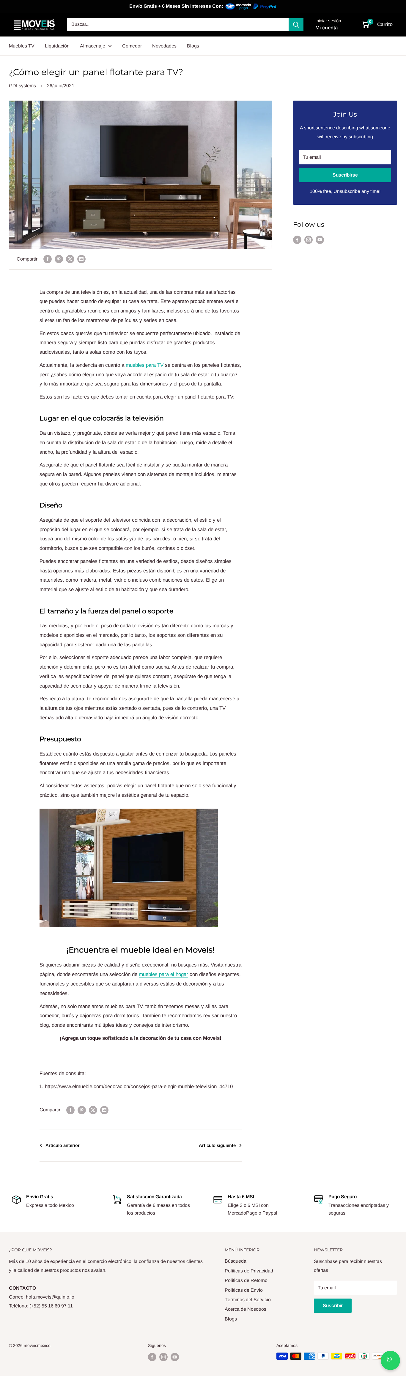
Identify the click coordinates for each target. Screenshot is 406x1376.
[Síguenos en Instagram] (308, 239)
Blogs (193, 45)
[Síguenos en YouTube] (320, 239)
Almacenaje (92, 45)
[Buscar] (296, 24)
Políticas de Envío (244, 1290)
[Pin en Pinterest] (59, 259)
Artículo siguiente (217, 1145)
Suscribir (333, 1305)
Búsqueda (235, 1261)
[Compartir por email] (81, 259)
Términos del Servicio (248, 1299)
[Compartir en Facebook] (47, 259)
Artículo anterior (62, 1145)
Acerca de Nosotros (245, 1309)
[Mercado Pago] (251, 6)
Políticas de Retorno (246, 1280)
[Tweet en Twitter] (70, 259)
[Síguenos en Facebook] (297, 239)
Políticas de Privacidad (249, 1270)
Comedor (132, 45)
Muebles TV (21, 45)
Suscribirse (345, 174)
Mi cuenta (326, 28)
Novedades (164, 45)
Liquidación (57, 45)
